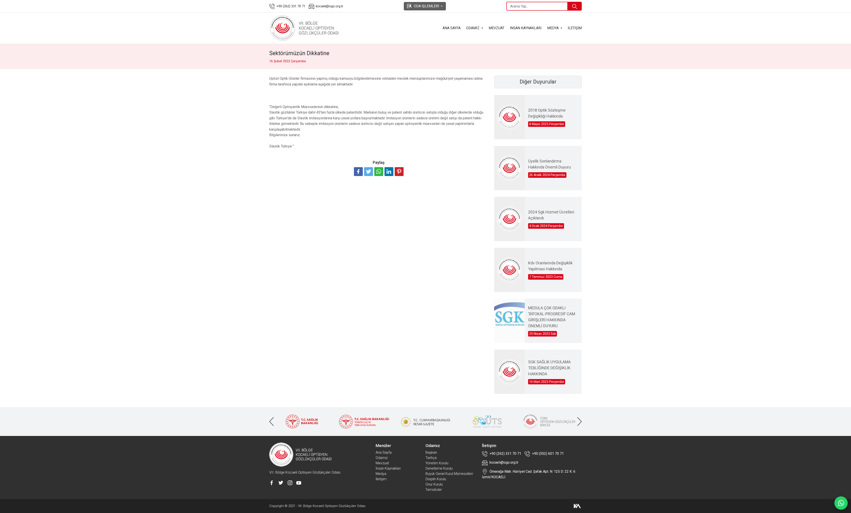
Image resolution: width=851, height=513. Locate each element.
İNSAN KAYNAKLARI (526, 28)
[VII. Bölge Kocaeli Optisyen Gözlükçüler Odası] (305, 28)
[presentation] (271, 421)
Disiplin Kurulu (436, 479)
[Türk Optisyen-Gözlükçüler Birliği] (549, 421)
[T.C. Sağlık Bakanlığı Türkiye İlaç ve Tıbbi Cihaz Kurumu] (364, 421)
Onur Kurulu (434, 484)
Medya (381, 474)
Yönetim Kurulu (437, 463)
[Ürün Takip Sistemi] (487, 421)
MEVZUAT (496, 28)
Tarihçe (431, 458)
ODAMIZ (473, 28)
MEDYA (553, 28)
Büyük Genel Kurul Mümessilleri (449, 474)
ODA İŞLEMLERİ (426, 6)
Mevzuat (382, 463)
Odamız (382, 458)
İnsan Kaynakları (388, 468)
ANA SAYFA (452, 28)
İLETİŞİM (575, 28)
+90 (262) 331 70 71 (290, 6)
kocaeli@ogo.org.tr (329, 6)
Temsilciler (434, 490)
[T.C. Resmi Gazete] (426, 421)
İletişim (381, 479)
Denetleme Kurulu (439, 468)
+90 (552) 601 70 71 (547, 453)
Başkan (431, 452)
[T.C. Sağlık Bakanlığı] (302, 421)
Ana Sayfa (384, 452)
